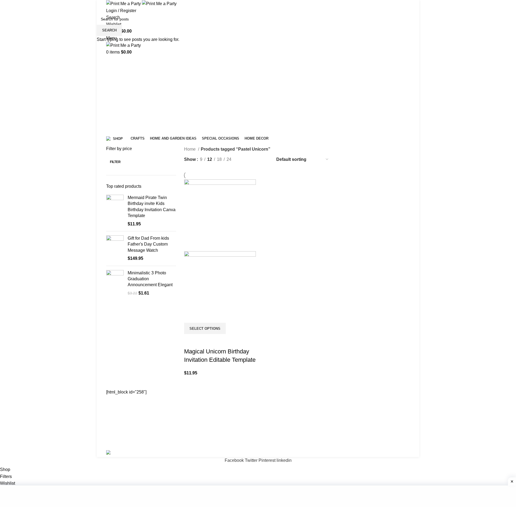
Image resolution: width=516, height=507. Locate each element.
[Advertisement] (258, 496)
